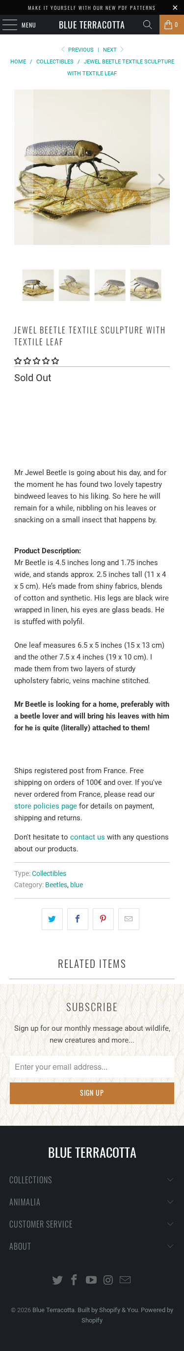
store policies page (45, 806)
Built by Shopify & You (108, 1310)
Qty (19, 398)
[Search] (147, 24)
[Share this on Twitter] (52, 919)
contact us (87, 837)
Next (110, 50)
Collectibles (49, 873)
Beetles (56, 885)
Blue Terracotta (92, 24)
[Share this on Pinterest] (103, 919)
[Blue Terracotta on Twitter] (57, 1281)
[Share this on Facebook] (77, 919)
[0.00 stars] (36, 361)
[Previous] (23, 180)
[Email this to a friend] (128, 919)
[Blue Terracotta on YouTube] (91, 1281)
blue (76, 885)
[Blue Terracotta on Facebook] (74, 1281)
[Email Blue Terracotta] (125, 1281)
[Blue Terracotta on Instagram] (108, 1281)
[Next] (160, 180)
